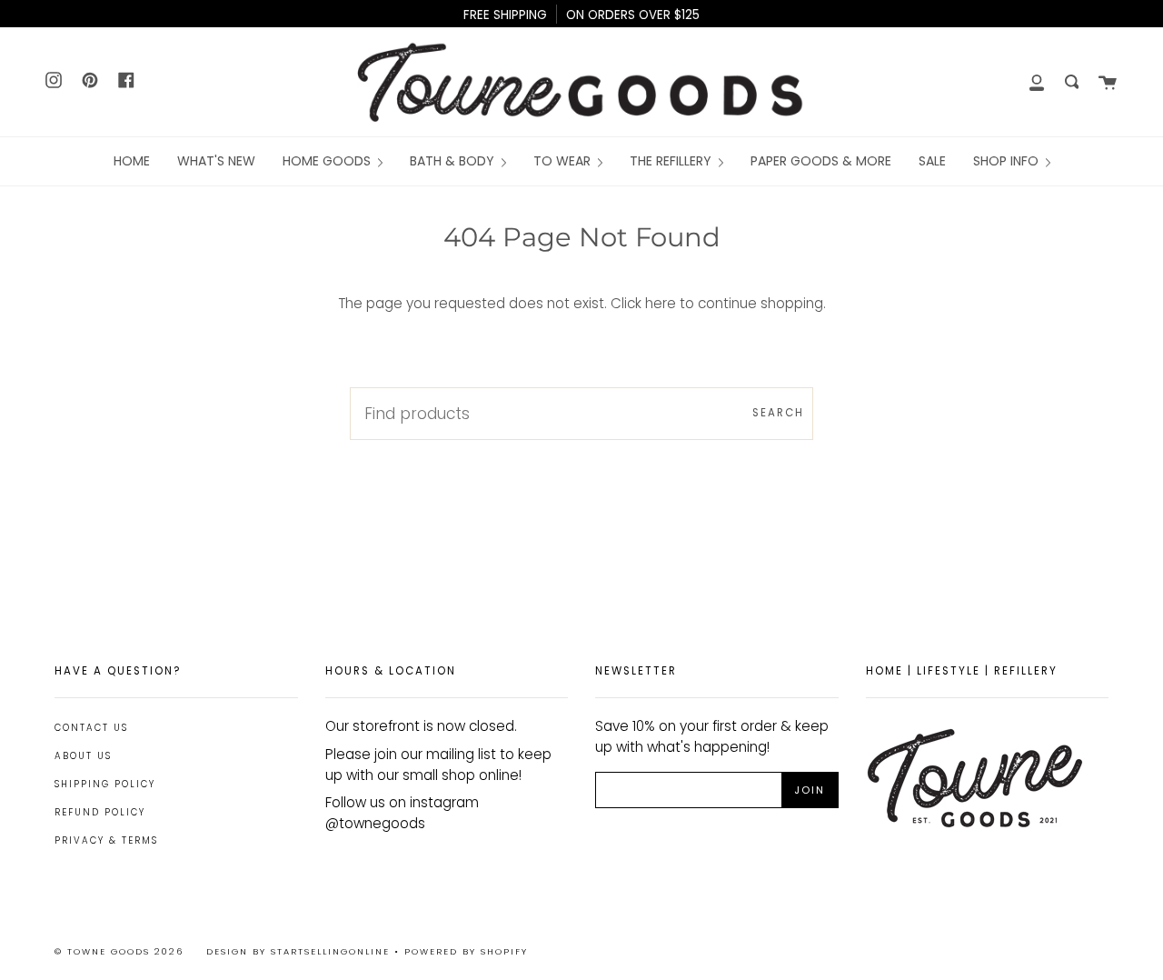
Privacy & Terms (106, 840)
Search (778, 412)
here (660, 303)
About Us (83, 756)
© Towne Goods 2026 (119, 951)
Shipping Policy (105, 784)
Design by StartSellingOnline (300, 951)
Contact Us (91, 728)
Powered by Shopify (466, 951)
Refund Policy (100, 812)
